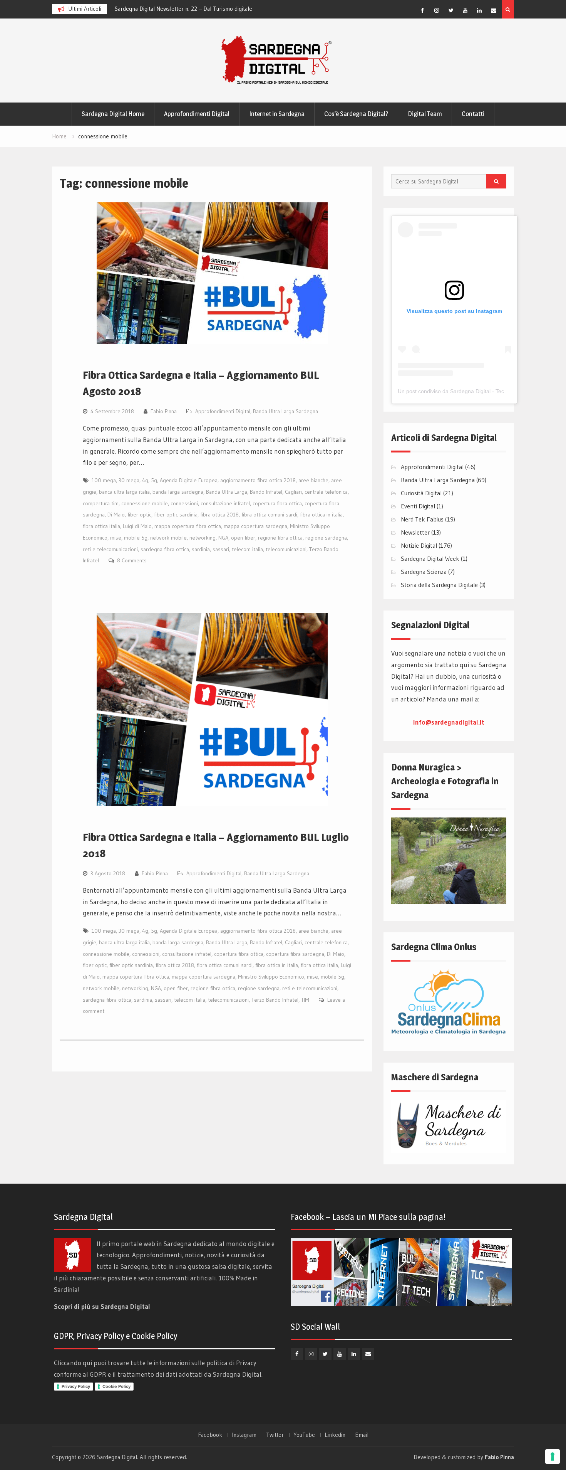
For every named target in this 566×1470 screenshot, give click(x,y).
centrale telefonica (326, 491)
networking (202, 537)
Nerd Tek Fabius (422, 519)
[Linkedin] (479, 10)
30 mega (129, 480)
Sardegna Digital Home (113, 114)
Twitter (275, 1435)
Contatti (473, 114)
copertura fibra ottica (277, 503)
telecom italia (247, 549)
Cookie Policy (116, 1386)
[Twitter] (451, 10)
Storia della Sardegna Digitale (439, 585)
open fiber (243, 537)
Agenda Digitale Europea (189, 480)
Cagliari (293, 491)
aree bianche (313, 480)
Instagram (244, 1435)
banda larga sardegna (177, 491)
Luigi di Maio (137, 526)
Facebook (210, 1435)
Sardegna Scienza (424, 571)
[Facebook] (422, 10)
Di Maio (116, 514)
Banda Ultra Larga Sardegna (285, 411)
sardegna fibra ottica (165, 549)
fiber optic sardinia (176, 514)
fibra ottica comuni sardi (269, 514)
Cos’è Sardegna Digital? (356, 114)
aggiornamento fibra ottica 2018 (258, 480)
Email (361, 1435)
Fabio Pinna (164, 411)
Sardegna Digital (117, 1457)
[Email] (493, 10)
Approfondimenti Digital (196, 114)
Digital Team (425, 114)
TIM (305, 999)
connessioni (184, 503)
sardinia (201, 549)
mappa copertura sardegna (255, 526)
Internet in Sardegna (277, 114)
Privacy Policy (76, 1386)
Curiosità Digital (421, 493)
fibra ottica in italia (321, 514)
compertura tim (101, 503)
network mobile (168, 537)
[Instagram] (436, 10)
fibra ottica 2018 (219, 514)
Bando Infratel (266, 491)
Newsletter (415, 532)
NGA (223, 537)
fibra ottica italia (101, 526)
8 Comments (132, 560)
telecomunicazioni (286, 549)
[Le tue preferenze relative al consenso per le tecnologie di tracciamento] (552, 1456)
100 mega (104, 480)
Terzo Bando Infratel (274, 999)
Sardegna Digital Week (430, 558)
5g (154, 480)
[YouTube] (465, 10)
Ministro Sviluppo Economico (271, 976)
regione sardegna (326, 537)
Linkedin (335, 1435)
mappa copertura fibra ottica (187, 526)
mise (115, 537)
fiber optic (139, 514)
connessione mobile (144, 503)
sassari (221, 549)
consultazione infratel (225, 503)
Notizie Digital (419, 545)
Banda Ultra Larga (226, 491)
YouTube (304, 1435)
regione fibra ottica (280, 537)
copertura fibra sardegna (295, 953)
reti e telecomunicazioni (110, 549)
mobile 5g (135, 537)
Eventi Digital (418, 506)
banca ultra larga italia (124, 491)
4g (145, 480)
